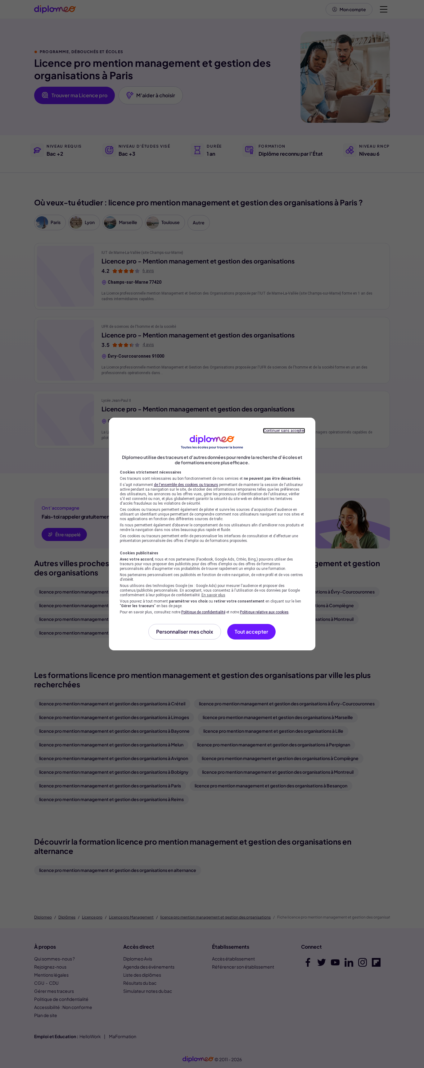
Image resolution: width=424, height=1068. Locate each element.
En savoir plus (213, 595)
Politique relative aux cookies (264, 612)
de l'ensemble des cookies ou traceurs (186, 485)
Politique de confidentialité (203, 612)
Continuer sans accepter (284, 431)
